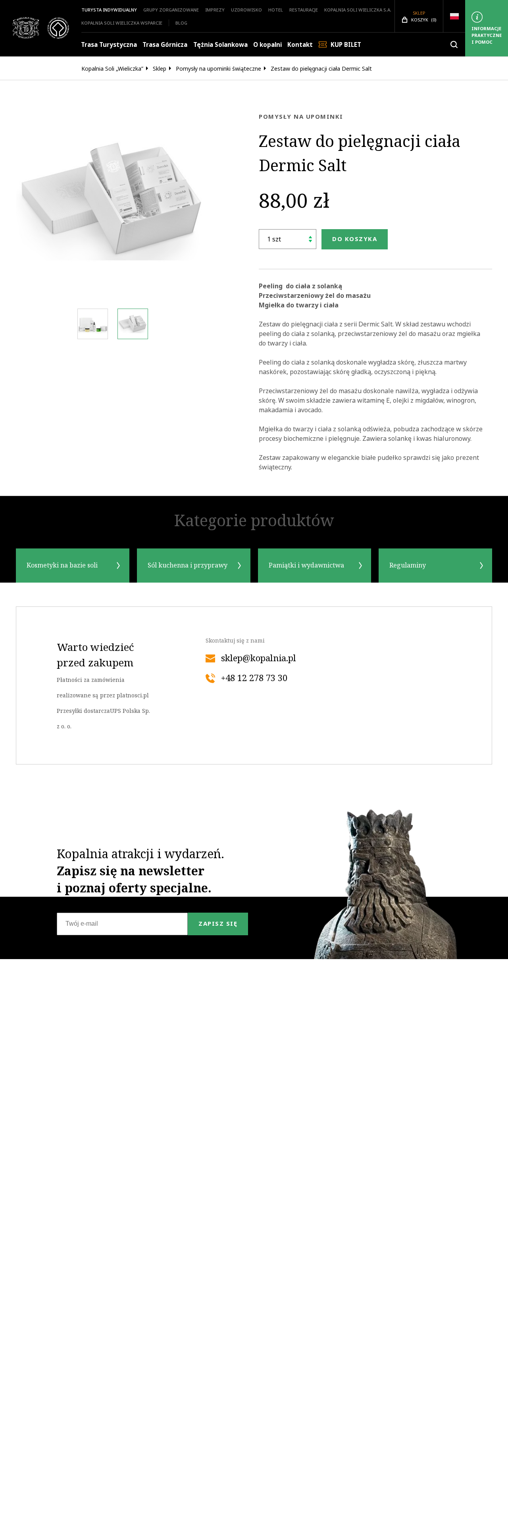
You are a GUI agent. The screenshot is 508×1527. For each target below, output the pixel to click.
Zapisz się (217, 923)
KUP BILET (346, 44)
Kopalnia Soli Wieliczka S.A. (357, 9)
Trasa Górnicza (164, 44)
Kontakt (300, 44)
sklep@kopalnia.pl (258, 658)
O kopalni (267, 44)
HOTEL (275, 9)
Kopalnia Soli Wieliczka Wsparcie (121, 22)
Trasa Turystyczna (109, 44)
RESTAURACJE (303, 9)
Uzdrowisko (246, 9)
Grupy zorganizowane (171, 9)
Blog (181, 22)
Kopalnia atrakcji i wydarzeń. (140, 871)
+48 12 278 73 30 (254, 678)
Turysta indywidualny (109, 9)
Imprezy (215, 9)
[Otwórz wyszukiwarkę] (454, 44)
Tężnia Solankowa (220, 44)
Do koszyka (354, 238)
